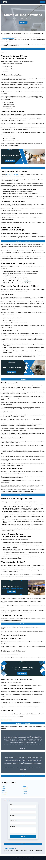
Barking (10, 719)
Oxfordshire (4, 792)
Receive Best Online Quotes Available (23, 167)
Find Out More (23, 379)
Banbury (25, 793)
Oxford (3, 790)
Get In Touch (23, 623)
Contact (42, 2)
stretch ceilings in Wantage (8, 37)
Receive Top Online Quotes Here (23, 241)
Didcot (2, 719)
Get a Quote (22, 22)
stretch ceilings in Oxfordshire (12, 174)
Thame (24, 789)
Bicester (25, 791)
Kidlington (25, 787)
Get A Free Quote (23, 775)
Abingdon (6, 719)
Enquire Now (23, 494)
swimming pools (27, 280)
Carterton (4, 794)
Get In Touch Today (23, 49)
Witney (24, 785)
